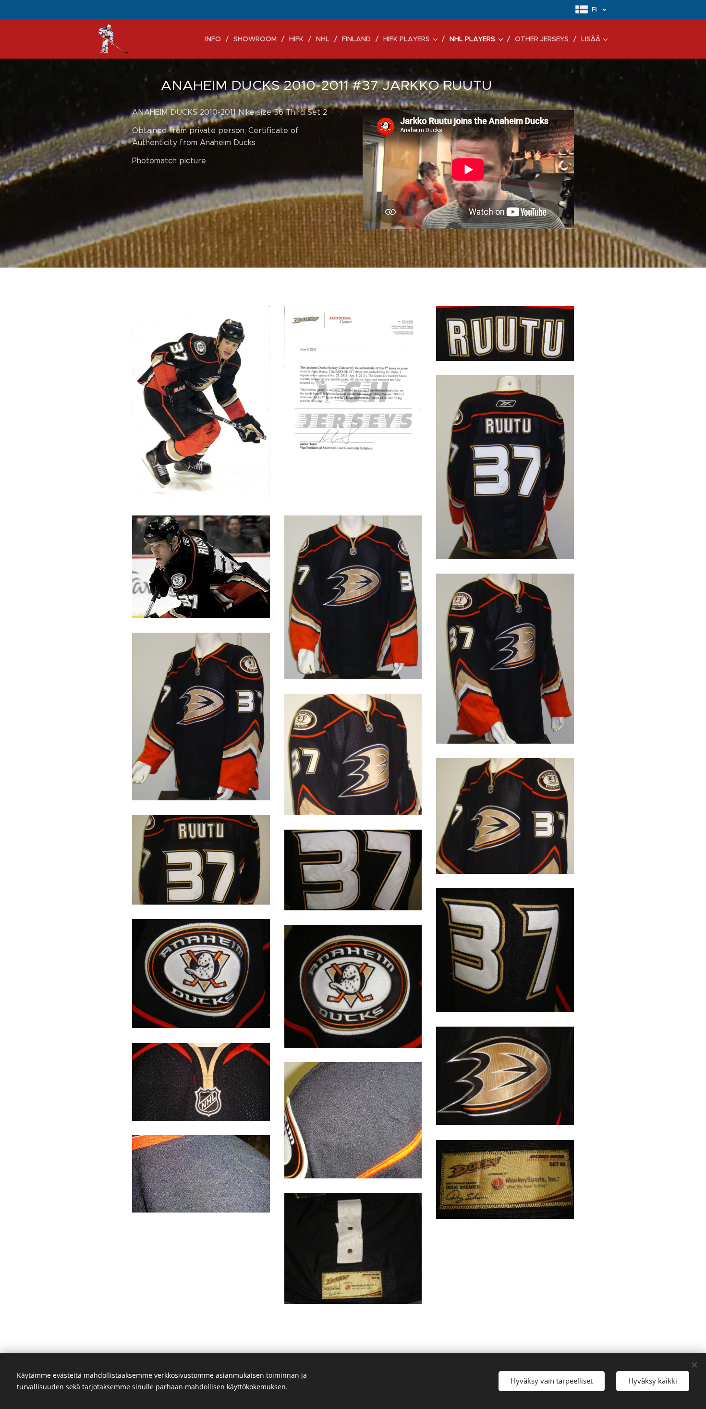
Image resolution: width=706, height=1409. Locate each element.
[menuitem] (216, 39)
